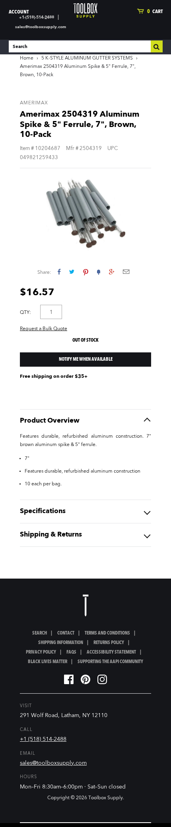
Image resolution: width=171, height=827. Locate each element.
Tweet (71, 271)
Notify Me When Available (86, 359)
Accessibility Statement (111, 652)
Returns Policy (108, 642)
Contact (65, 633)
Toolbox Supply (105, 798)
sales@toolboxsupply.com (40, 27)
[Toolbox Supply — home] (85, 10)
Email (126, 271)
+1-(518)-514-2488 (36, 17)
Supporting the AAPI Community (110, 662)
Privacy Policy (41, 652)
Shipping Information (60, 642)
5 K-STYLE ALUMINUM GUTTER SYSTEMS (87, 58)
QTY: (25, 312)
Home (26, 58)
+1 (111, 271)
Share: (44, 272)
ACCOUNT (19, 12)
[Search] (157, 46)
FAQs (71, 652)
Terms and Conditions (107, 633)
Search (39, 633)
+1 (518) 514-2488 (43, 739)
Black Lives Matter (47, 662)
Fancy (98, 271)
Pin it (85, 271)
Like (59, 271)
